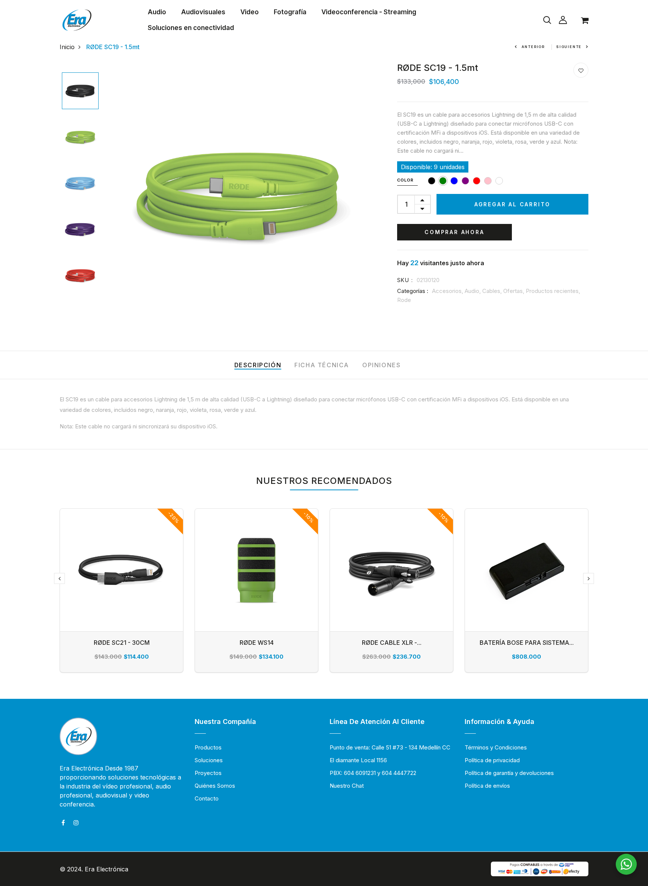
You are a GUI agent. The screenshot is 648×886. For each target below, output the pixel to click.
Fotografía (290, 12)
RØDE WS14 (257, 642)
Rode (404, 299)
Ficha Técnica (321, 365)
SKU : (405, 280)
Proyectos (208, 772)
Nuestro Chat (347, 785)
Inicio (67, 47)
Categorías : (412, 290)
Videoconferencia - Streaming (368, 12)
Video (249, 12)
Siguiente (569, 47)
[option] (80, 91)
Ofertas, (514, 290)
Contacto (207, 798)
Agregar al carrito (512, 204)
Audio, (473, 290)
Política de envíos (487, 785)
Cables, (492, 290)
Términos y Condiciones (496, 747)
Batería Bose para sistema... (527, 642)
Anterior (533, 47)
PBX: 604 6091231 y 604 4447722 (373, 772)
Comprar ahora (454, 232)
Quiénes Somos (215, 785)
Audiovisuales (203, 12)
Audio (157, 12)
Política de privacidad (492, 760)
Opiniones (381, 365)
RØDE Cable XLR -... (392, 642)
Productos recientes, (553, 290)
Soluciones (209, 760)
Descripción (258, 365)
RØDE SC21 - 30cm (122, 642)
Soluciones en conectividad (191, 28)
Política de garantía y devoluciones (509, 772)
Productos (208, 747)
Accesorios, (448, 290)
